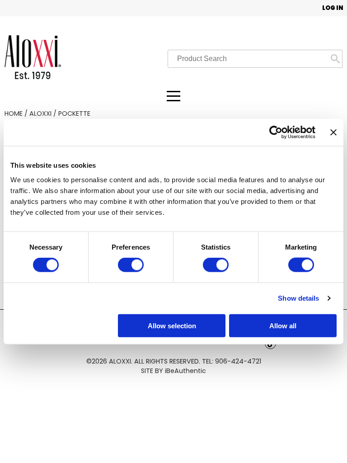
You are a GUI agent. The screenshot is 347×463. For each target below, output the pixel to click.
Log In (332, 8)
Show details (298, 298)
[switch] (131, 265)
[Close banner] (333, 132)
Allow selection (172, 325)
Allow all (282, 325)
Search (335, 58)
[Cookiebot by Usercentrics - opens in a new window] (275, 132)
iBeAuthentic (185, 370)
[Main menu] (173, 96)
